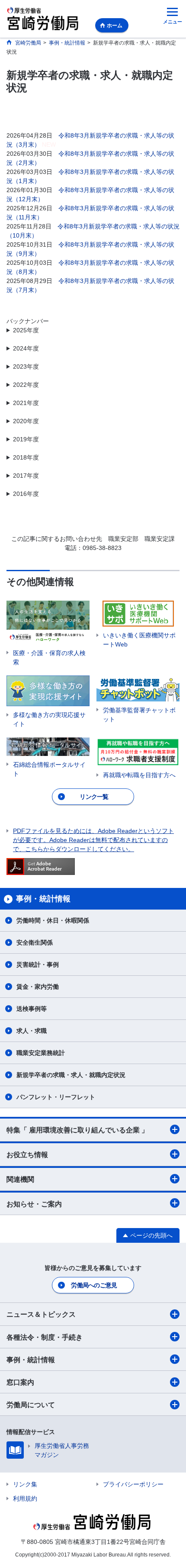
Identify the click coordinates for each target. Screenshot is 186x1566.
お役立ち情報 (27, 1154)
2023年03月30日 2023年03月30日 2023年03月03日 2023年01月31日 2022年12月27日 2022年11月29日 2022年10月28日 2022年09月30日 (93, 385)
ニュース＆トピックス (41, 1314)
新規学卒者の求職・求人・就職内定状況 (70, 1074)
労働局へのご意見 (94, 1285)
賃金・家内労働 (37, 986)
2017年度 (26, 475)
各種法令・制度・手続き (44, 1337)
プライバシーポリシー (133, 1484)
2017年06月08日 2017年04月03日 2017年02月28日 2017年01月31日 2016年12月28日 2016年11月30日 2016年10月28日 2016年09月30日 (92, 494)
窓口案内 (20, 1382)
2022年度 (26, 384)
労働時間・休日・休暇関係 (52, 920)
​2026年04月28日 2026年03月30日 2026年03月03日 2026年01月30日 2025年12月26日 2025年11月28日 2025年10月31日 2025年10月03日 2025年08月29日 (93, 331)
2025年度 (26, 330)
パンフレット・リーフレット (55, 1096)
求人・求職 (31, 1030)
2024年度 (26, 348)
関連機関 (20, 1179)
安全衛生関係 (34, 942)
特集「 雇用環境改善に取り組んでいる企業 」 (77, 1130)
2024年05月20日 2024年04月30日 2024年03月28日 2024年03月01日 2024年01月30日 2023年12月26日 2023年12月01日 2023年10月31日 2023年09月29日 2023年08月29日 (90, 367)
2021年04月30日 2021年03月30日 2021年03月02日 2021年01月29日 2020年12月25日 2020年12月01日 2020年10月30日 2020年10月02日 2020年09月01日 (90, 422)
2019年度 (26, 439)
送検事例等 (31, 1008)
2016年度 (26, 493)
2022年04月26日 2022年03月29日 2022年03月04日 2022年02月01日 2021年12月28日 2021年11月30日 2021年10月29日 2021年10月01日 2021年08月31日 (93, 403)
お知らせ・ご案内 (34, 1204)
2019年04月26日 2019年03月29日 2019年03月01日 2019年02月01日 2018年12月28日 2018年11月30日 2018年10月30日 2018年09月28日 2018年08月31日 (92, 458)
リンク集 (25, 1484)
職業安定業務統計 (40, 1052)
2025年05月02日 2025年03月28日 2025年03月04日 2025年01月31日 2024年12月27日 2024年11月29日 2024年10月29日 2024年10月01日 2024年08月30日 (93, 349)
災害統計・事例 (37, 964)
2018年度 (26, 457)
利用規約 (25, 1498)
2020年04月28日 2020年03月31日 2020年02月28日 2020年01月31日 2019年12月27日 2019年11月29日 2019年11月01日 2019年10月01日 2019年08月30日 (93, 440)
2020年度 (26, 421)
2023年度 (26, 366)
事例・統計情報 (30, 1359)
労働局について (30, 1404)
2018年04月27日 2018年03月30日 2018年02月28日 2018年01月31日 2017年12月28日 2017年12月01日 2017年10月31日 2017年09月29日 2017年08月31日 (92, 476)
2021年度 (26, 402)
